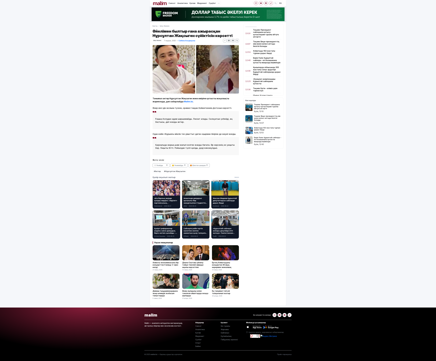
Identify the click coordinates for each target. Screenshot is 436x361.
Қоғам (192, 3)
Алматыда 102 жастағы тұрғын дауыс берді (264, 52)
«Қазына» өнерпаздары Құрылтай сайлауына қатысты (264, 81)
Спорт (198, 343)
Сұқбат (212, 3)
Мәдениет (202, 3)
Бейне (198, 346)
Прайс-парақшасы (284, 354)
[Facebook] (266, 3)
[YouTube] (261, 3)
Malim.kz (188, 101)
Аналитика (182, 3)
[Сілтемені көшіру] (225, 40)
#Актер (157, 171)
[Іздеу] (275, 3)
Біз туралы (225, 326)
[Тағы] (219, 3)
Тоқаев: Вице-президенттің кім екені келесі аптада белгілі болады (266, 43)
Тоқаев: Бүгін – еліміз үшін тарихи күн (265, 89)
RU (280, 3)
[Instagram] (256, 3)
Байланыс (225, 333)
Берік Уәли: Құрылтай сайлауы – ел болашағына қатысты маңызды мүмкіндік (266, 60)
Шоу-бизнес (165, 26)
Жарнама (225, 329)
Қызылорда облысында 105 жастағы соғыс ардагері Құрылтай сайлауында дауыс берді (267, 70)
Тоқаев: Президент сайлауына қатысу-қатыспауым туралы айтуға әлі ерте (266, 33)
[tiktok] (271, 3)
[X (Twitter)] (237, 40)
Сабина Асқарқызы (186, 41)
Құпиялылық (226, 336)
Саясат (172, 3)
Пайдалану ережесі (229, 339)
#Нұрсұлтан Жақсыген (174, 171)
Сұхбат (198, 339)
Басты (155, 26)
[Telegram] (229, 40)
